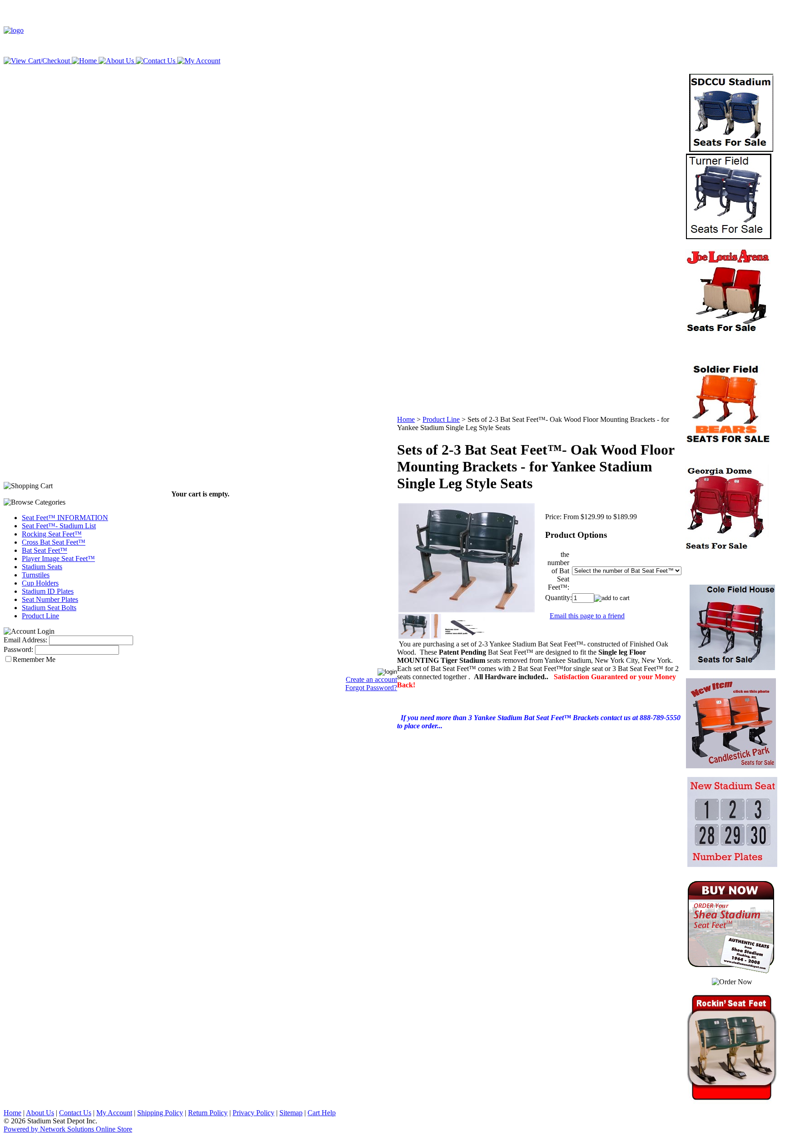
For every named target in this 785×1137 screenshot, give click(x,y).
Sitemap (291, 1113)
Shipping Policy (160, 1113)
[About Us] (115, 61)
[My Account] (197, 61)
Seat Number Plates (50, 599)
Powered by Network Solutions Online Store (68, 1129)
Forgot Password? (371, 687)
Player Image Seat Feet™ (58, 558)
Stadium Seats (42, 567)
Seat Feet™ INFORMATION (65, 517)
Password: (18, 649)
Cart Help (322, 1113)
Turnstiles (36, 575)
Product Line (40, 616)
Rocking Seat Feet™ (52, 534)
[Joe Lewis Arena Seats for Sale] (727, 332)
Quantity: (558, 597)
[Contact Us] (154, 61)
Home (406, 419)
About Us (40, 1113)
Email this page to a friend (587, 616)
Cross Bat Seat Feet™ (53, 542)
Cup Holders (40, 583)
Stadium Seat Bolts (49, 607)
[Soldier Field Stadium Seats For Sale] (727, 444)
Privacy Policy (253, 1113)
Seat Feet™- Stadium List (59, 526)
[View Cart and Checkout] (37, 61)
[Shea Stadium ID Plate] (727, 547)
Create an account (371, 679)
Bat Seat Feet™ (44, 550)
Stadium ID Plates (48, 591)
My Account (114, 1113)
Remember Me (34, 659)
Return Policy (208, 1113)
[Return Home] (14, 30)
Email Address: (25, 640)
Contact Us (75, 1113)
